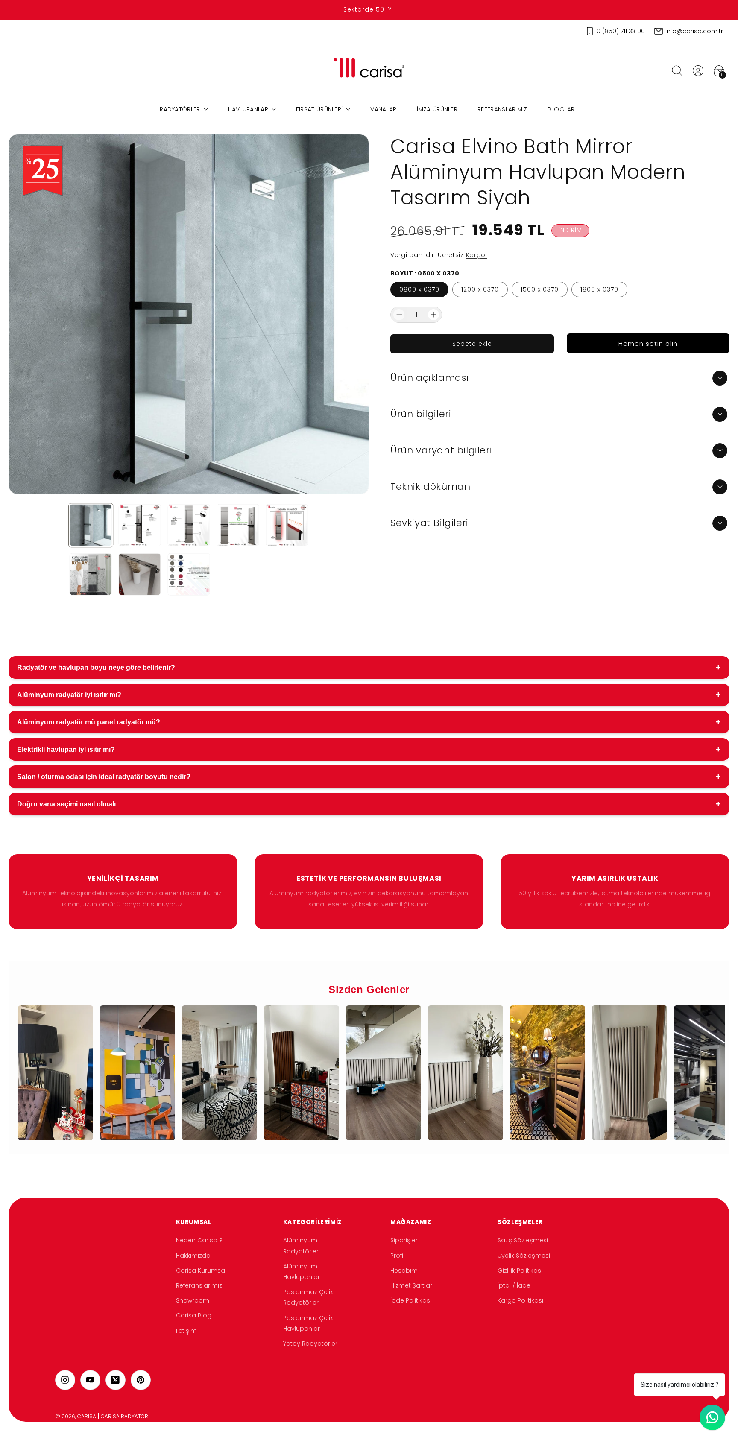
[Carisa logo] (369, 71)
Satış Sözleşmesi (523, 1240)
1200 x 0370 (480, 289)
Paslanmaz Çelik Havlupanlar (308, 1322)
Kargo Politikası (520, 1300)
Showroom (192, 1300)
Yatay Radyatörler (310, 1343)
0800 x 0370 (419, 289)
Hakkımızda (193, 1255)
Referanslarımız (199, 1285)
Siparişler (404, 1240)
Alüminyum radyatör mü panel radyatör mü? (369, 722)
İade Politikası (410, 1300)
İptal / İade (514, 1285)
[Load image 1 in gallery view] (91, 525)
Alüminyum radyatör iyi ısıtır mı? (369, 694)
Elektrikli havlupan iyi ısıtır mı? (369, 749)
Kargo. (476, 255)
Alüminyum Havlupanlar (301, 1271)
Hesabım (404, 1270)
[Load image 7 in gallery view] (140, 574)
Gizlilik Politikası (520, 1270)
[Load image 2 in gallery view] (140, 525)
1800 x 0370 (599, 289)
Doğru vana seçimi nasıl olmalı (369, 804)
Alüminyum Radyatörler (301, 1245)
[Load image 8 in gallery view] (189, 574)
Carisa (86, 1416)
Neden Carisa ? (199, 1240)
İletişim (186, 1330)
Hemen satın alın (648, 343)
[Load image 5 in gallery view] (287, 525)
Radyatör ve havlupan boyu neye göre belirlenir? (369, 667)
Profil (397, 1255)
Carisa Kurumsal (201, 1270)
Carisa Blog (193, 1315)
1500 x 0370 (540, 289)
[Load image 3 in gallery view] (189, 525)
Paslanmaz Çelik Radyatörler (308, 1297)
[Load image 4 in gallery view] (238, 525)
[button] (677, 70)
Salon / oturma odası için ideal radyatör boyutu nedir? (369, 776)
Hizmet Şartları (411, 1285)
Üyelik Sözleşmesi (524, 1255)
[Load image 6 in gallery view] (91, 574)
